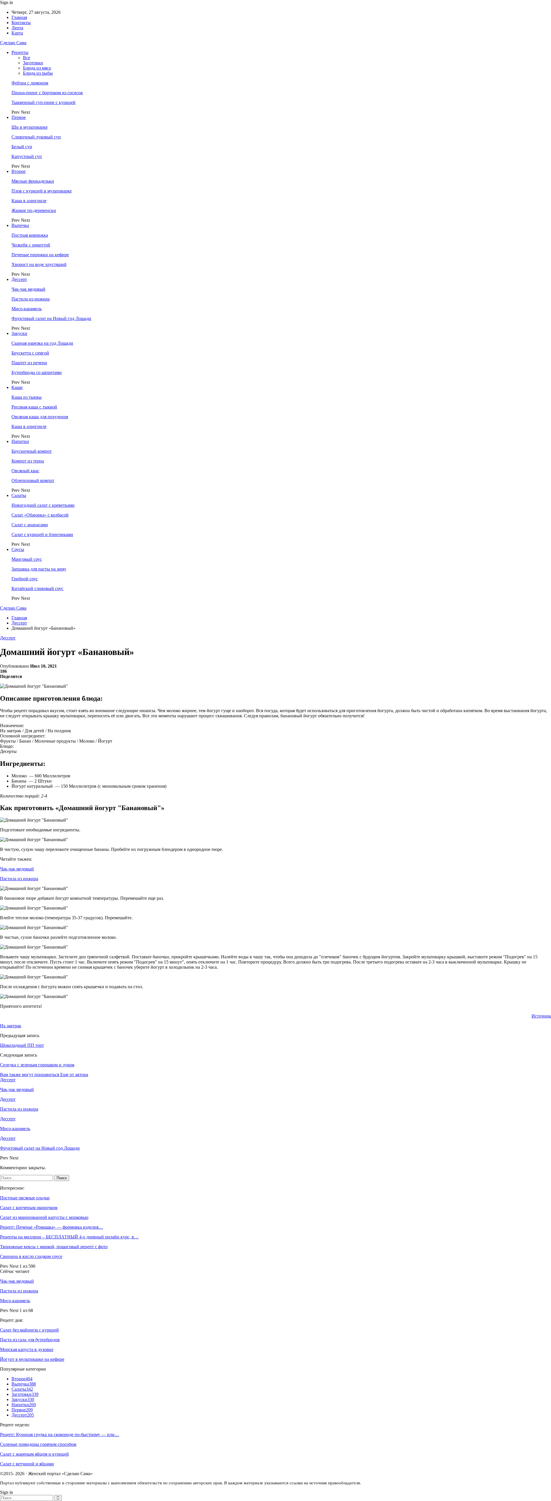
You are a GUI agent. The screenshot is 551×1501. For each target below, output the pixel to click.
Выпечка (20, 225)
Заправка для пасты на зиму (38, 569)
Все (26, 57)
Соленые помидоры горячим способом (38, 1444)
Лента (17, 27)
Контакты (21, 22)
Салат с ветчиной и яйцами (27, 1463)
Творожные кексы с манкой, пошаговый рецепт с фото (54, 1246)
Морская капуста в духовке (26, 1349)
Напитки (20, 441)
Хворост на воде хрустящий (39, 264)
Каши (17, 387)
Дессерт (19, 279)
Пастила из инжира (30, 298)
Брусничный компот (31, 451)
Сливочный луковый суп (36, 136)
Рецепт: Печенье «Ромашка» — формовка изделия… (51, 1227)
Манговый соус (26, 559)
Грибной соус (24, 578)
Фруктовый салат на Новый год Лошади (51, 318)
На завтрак (10, 1025)
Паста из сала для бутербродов (30, 1339)
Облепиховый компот (32, 480)
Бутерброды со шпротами (36, 372)
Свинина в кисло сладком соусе (31, 1256)
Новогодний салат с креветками (43, 505)
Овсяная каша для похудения (39, 416)
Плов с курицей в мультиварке (41, 190)
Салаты (18, 495)
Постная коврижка (29, 235)
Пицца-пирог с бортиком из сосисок (47, 92)
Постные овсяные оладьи (25, 1197)
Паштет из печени (29, 362)
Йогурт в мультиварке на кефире (32, 1359)
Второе (18, 171)
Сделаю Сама (13, 42)
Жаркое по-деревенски (33, 210)
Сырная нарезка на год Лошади (42, 343)
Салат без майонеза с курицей (29, 1329)
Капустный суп (26, 156)
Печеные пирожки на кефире (40, 254)
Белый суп (21, 146)
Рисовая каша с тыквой (34, 406)
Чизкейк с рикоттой (30, 244)
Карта (17, 32)
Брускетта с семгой (30, 352)
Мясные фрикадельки (32, 181)
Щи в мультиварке (29, 127)
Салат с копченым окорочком (28, 1207)
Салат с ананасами (29, 524)
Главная (19, 17)
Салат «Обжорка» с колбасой (40, 514)
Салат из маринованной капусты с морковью (44, 1217)
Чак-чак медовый (28, 289)
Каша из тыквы (26, 397)
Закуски (19, 333)
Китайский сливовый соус (37, 588)
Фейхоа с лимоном (29, 82)
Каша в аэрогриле (28, 200)
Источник (541, 1015)
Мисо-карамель (26, 308)
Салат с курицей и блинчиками (42, 534)
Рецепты (19, 52)
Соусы (17, 549)
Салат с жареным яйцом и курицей (34, 1454)
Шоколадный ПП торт (22, 1045)
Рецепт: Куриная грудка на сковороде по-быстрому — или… (59, 1434)
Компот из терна (27, 460)
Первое (18, 117)
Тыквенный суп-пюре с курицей (43, 102)
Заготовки (33, 62)
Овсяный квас (25, 470)
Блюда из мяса (37, 67)
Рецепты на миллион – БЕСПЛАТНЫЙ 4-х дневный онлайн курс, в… (69, 1236)
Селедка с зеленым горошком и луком (37, 1064)
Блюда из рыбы (38, 73)
